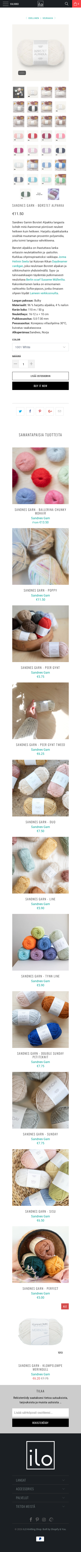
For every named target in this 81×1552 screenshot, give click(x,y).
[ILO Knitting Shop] (40, 4)
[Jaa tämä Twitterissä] (20, 411)
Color (16, 339)
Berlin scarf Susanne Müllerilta (45, 279)
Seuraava (48, 18)
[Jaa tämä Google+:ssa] (50, 411)
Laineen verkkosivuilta (44, 293)
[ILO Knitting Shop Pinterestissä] (37, 1519)
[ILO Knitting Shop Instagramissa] (44, 1519)
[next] (65, 52)
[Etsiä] (68, 3)
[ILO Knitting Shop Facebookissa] (31, 1519)
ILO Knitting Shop (32, 1529)
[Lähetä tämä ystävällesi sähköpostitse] (60, 411)
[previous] (16, 52)
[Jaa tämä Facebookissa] (30, 411)
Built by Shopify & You (54, 1529)
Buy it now (40, 386)
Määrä (16, 356)
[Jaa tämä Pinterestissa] (40, 411)
